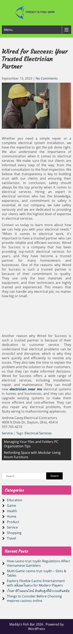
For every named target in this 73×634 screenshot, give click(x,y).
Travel (11, 538)
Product (13, 522)
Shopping (14, 533)
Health (12, 511)
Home (11, 516)
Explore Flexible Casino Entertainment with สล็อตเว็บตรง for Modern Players (36, 583)
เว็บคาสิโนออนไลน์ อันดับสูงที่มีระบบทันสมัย (38, 591)
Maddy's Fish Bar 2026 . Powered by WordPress (36, 626)
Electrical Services (38, 433)
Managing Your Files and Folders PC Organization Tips (31, 443)
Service (7, 433)
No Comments (47, 78)
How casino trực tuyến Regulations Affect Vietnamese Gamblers (38, 563)
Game (11, 505)
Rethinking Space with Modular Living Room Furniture (32, 454)
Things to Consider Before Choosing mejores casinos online (34, 598)
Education (14, 500)
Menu (8, 29)
